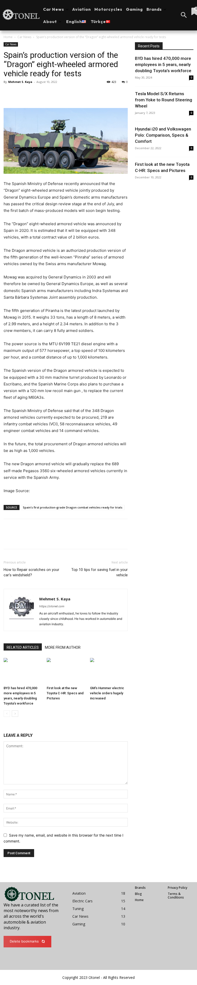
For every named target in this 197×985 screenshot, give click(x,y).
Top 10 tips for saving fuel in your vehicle (99, 572)
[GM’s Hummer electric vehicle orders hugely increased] (109, 671)
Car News (24, 37)
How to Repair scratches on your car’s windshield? (31, 572)
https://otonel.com (51, 606)
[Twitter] (20, 93)
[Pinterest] (32, 93)
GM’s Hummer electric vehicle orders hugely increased (107, 693)
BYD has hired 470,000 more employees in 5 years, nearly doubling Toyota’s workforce (163, 64)
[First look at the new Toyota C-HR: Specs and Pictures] (65, 671)
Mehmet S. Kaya (20, 82)
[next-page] (15, 713)
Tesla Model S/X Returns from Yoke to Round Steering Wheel (163, 100)
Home (8, 37)
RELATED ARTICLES (23, 647)
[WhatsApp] (44, 93)
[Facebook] (9, 93)
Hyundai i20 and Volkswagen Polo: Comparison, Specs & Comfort (163, 135)
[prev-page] (7, 713)
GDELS (37, 490)
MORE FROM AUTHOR (63, 647)
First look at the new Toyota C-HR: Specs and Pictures (65, 693)
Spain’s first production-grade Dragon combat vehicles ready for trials (72, 507)
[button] (183, 15)
